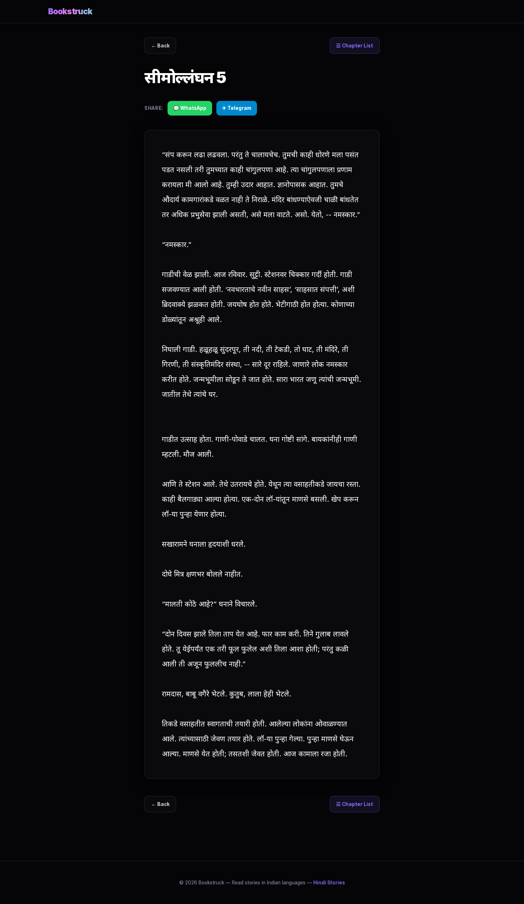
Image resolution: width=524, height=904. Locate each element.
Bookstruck (70, 11)
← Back (160, 45)
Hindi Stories (329, 882)
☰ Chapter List (354, 45)
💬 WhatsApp (189, 108)
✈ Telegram (236, 108)
